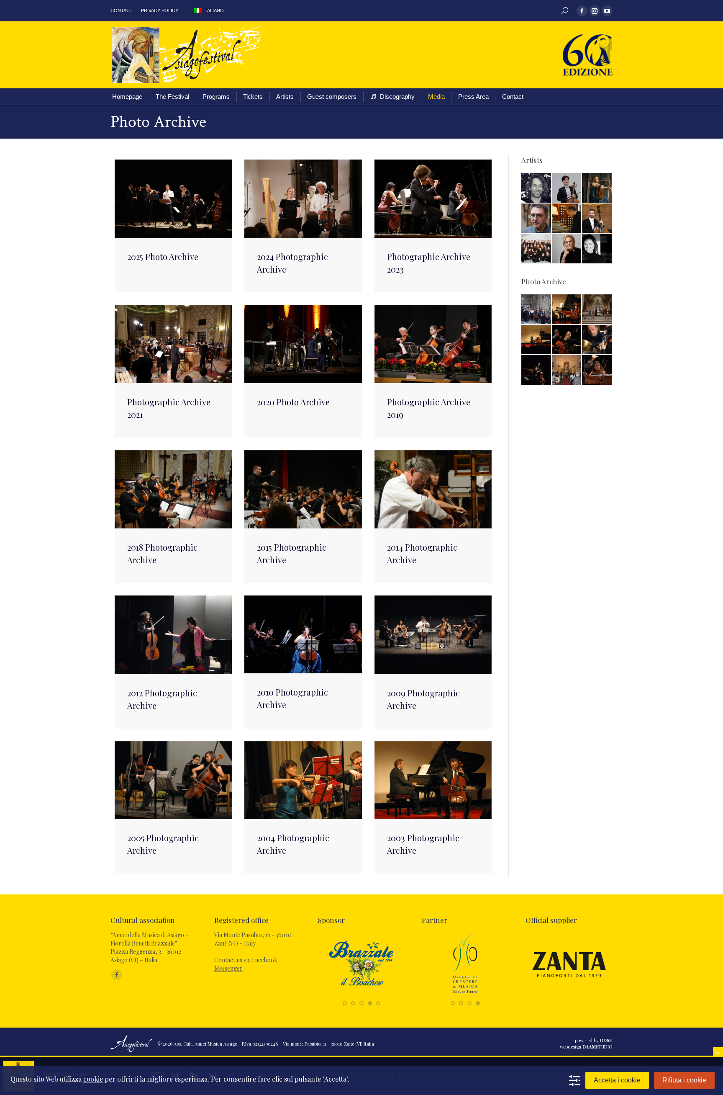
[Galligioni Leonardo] (597, 219)
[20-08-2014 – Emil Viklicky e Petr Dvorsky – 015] (536, 370)
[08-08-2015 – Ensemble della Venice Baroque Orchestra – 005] (597, 340)
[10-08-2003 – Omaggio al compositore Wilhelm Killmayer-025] (567, 309)
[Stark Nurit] (597, 249)
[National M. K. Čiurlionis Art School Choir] (536, 249)
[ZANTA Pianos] (569, 994)
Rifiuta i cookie (684, 1080)
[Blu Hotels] (465, 994)
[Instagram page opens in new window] (594, 10)
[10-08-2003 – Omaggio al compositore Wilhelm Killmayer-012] (536, 340)
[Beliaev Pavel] (536, 188)
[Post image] (173, 199)
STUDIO (597, 1046)
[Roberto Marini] (567, 219)
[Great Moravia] (361, 994)
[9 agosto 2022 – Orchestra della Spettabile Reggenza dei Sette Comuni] (597, 370)
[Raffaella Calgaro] (567, 249)
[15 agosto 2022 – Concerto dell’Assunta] (597, 309)
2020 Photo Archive (293, 401)
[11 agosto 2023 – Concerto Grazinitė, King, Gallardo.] (567, 340)
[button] (345, 1003)
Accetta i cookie (617, 1080)
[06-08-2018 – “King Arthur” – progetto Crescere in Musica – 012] (536, 309)
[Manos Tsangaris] (536, 219)
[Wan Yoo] (567, 188)
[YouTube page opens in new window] (607, 10)
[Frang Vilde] (597, 188)
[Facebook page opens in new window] (582, 10)
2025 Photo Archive (162, 256)
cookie (93, 1078)
